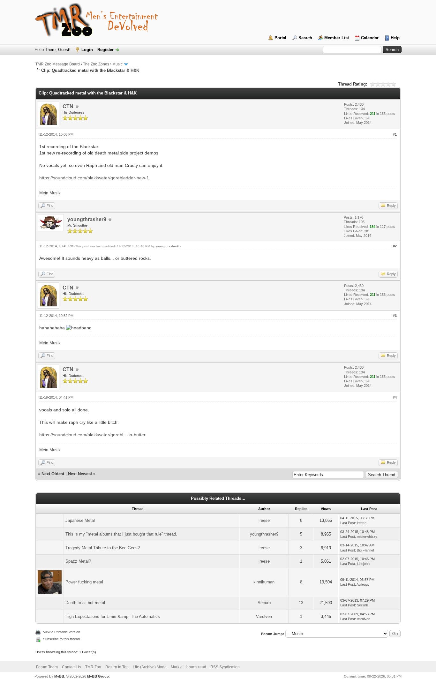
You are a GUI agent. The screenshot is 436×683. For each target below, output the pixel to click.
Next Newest (80, 473)
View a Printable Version (61, 632)
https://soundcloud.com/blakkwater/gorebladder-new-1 (94, 177)
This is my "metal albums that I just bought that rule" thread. (121, 534)
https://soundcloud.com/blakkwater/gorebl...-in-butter (92, 434)
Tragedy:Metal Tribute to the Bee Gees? (102, 547)
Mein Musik (50, 193)
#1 (395, 134)
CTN (68, 106)
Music (117, 64)
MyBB (59, 676)
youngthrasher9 (86, 219)
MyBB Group (98, 676)
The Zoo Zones (96, 64)
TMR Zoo (93, 667)
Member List (336, 37)
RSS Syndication (225, 667)
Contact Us (71, 667)
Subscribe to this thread (61, 639)
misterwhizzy (367, 536)
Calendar (370, 37)
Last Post (347, 523)
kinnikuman (263, 582)
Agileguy (363, 584)
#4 (395, 397)
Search (305, 37)
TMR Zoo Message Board (57, 64)
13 (301, 602)
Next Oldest (52, 473)
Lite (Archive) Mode (150, 667)
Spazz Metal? (78, 561)
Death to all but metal (85, 602)
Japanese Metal (80, 520)
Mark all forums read (188, 667)
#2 (395, 246)
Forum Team (47, 667)
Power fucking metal (84, 582)
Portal (280, 37)
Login (87, 49)
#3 (395, 316)
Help (395, 37)
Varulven (264, 616)
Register (105, 49)
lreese (264, 520)
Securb (264, 602)
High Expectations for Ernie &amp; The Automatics (112, 616)
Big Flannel (365, 550)
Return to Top (117, 667)
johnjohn (363, 564)
